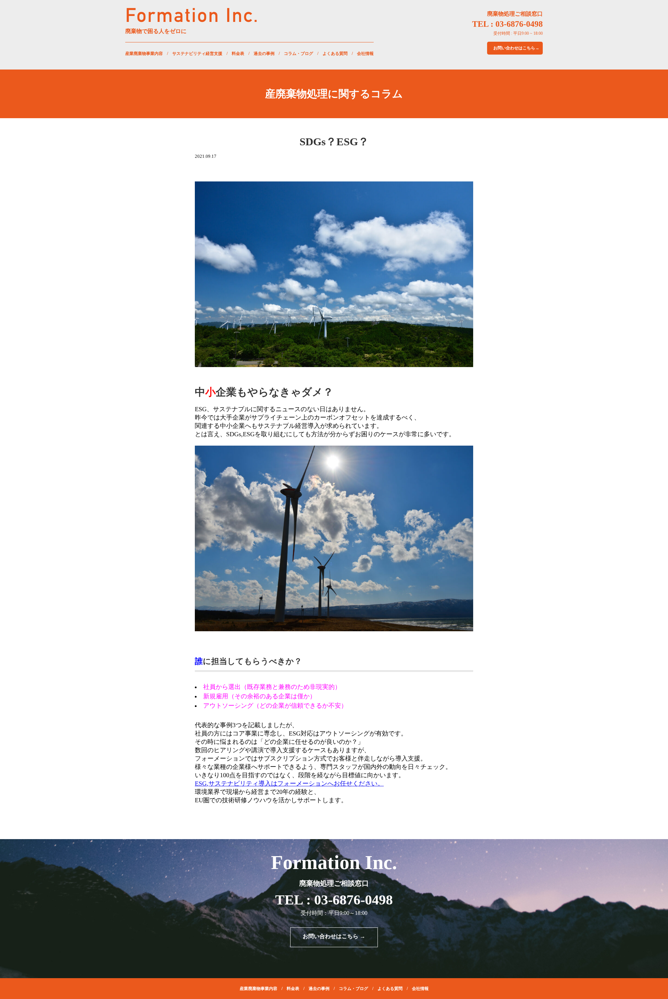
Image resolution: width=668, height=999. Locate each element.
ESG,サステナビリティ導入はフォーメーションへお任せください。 (289, 783)
